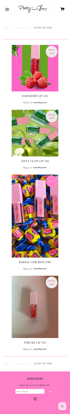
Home (6, 27)
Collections (21, 27)
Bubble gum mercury (35, 262)
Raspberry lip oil (35, 96)
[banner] (34, 9)
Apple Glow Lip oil (35, 161)
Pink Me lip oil (35, 342)
